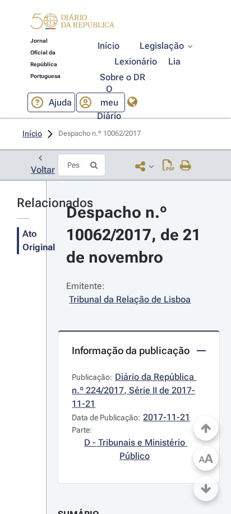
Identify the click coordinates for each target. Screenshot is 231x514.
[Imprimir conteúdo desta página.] (186, 166)
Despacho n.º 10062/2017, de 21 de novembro (135, 235)
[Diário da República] (72, 23)
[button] (72, 23)
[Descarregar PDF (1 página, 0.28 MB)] (168, 166)
